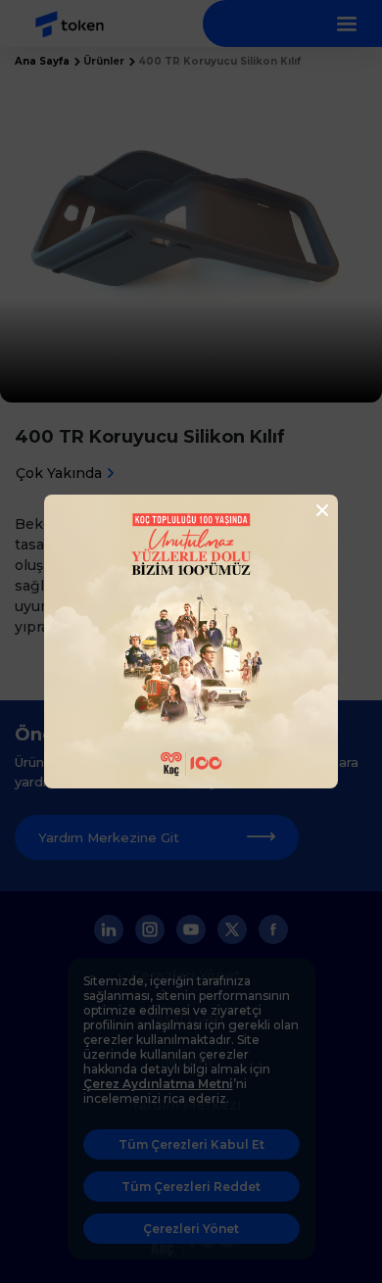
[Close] (316, 510)
